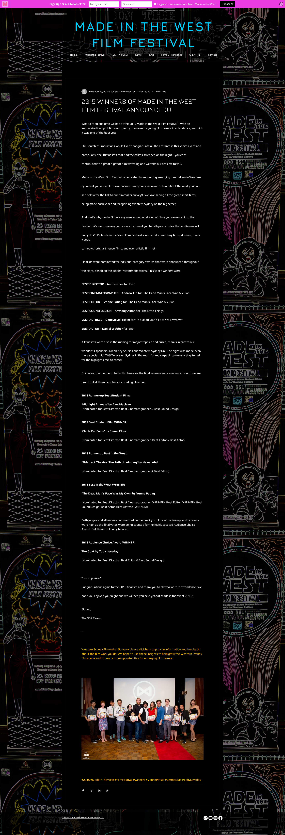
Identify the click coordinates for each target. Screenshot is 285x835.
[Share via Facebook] (83, 790)
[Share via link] (107, 790)
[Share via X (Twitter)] (91, 790)
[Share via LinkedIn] (99, 790)
